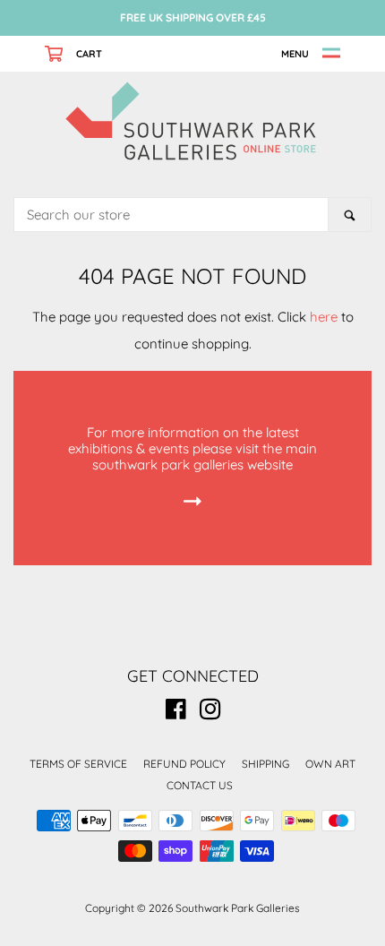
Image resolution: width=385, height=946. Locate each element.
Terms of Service (78, 763)
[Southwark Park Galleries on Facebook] (176, 712)
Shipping (265, 763)
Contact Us (200, 785)
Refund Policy (184, 763)
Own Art (330, 763)
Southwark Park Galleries (237, 908)
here (324, 316)
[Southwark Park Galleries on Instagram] (210, 712)
